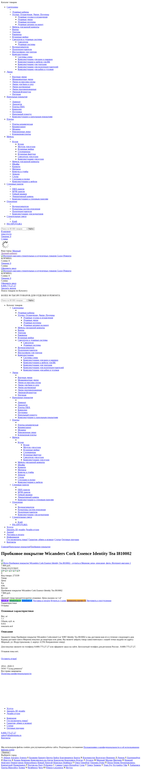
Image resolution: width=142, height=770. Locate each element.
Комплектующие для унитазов (32, 64)
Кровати (16, 166)
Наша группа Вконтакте (12, 676)
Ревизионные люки (21, 131)
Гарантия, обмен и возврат (41, 539)
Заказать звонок (8, 288)
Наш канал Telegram (10, 681)
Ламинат (16, 102)
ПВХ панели (18, 189)
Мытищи (117, 760)
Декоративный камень (22, 196)
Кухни (21, 144)
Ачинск (23, 757)
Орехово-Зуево (97, 762)
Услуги (10, 527)
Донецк (121, 757)
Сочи (82, 765)
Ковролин (17, 109)
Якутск (69, 767)
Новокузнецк (17, 762)
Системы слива (25, 57)
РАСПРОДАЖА (14, 224)
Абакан (6, 757)
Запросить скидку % (76, 600)
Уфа (125, 765)
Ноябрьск (67, 762)
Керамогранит (19, 126)
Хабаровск (135, 765)
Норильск (58, 762)
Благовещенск (66, 757)
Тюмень (97, 765)
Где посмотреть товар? (17, 539)
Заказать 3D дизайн (16, 529)
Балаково (33, 757)
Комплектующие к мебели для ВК (34, 62)
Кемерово (25, 760)
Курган (79, 760)
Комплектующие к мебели (24, 181)
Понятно (5, 752)
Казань (17, 760)
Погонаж (16, 94)
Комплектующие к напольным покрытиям (32, 116)
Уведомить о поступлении (99, 600)
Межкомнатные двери (22, 79)
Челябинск (33, 767)
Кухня (15, 141)
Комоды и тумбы (20, 171)
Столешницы (24, 151)
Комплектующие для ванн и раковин (35, 59)
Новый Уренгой (45, 762)
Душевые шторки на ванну (30, 24)
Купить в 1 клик (58, 600)
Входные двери (19, 77)
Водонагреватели (20, 47)
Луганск (89, 760)
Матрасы (16, 169)
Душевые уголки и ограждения (32, 17)
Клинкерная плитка (21, 134)
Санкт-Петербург (71, 765)
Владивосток (89, 757)
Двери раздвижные (21, 87)
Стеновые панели (15, 184)
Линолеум (17, 104)
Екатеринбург (133, 757)
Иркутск (7, 760)
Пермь (116, 762)
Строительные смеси (16, 216)
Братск (77, 757)
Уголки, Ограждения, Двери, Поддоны (30, 14)
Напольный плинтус (22, 114)
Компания (11, 718)
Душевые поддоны (27, 22)
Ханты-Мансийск (9, 767)
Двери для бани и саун (23, 84)
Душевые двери (25, 19)
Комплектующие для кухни (31, 159)
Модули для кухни (26, 146)
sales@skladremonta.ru (11, 735)
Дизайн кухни (32, 529)
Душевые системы (26, 44)
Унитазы (16, 32)
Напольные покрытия (17, 97)
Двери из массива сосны (23, 82)
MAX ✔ (5, 600)
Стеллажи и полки (21, 179)
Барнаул (42, 757)
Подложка (17, 111)
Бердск (49, 757)
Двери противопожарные (24, 89)
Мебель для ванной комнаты (25, 27)
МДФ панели (18, 191)
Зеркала (16, 174)
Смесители (23, 42)
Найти (30, 229)
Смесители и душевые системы (27, 39)
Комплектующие (20, 54)
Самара (58, 765)
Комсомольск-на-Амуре (42, 760)
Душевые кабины (20, 12)
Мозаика (16, 129)
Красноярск (70, 760)
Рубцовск (48, 765)
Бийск (56, 757)
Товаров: (6, 263)
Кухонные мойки (20, 37)
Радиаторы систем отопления (26, 209)
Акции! (10, 532)
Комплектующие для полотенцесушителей (38, 67)
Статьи (57, 539)
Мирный (16, 251)
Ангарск (15, 757)
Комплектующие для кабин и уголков (36, 69)
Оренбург (85, 762)
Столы (15, 176)
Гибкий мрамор (19, 194)
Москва (109, 760)
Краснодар (59, 760)
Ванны (15, 29)
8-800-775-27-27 (8, 286)
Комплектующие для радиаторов (27, 214)
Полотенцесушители (22, 49)
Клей (14, 221)
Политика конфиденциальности (16, 673)
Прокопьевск (19, 765)
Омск (77, 762)
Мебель (10, 136)
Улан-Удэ (108, 765)
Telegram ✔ (27, 600)
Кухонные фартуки (27, 154)
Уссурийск (118, 765)
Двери (10, 72)
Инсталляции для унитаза (24, 52)
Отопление (12, 201)
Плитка (10, 119)
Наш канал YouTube (10, 678)
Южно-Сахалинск (54, 767)
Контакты (11, 542)
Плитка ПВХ (18, 107)
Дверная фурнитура (21, 92)
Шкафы (15, 164)
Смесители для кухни (28, 156)
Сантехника (12, 7)
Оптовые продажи (70, 539)
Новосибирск (30, 762)
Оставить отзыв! (9, 658)
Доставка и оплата (15, 534)
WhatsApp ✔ (15, 600)
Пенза (110, 762)
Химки (21, 767)
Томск (90, 765)
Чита (40, 767)
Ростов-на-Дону (35, 765)
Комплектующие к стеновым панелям (30, 199)
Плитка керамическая (22, 124)
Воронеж (110, 757)
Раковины (17, 34)
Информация (13, 537)
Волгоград (101, 757)
